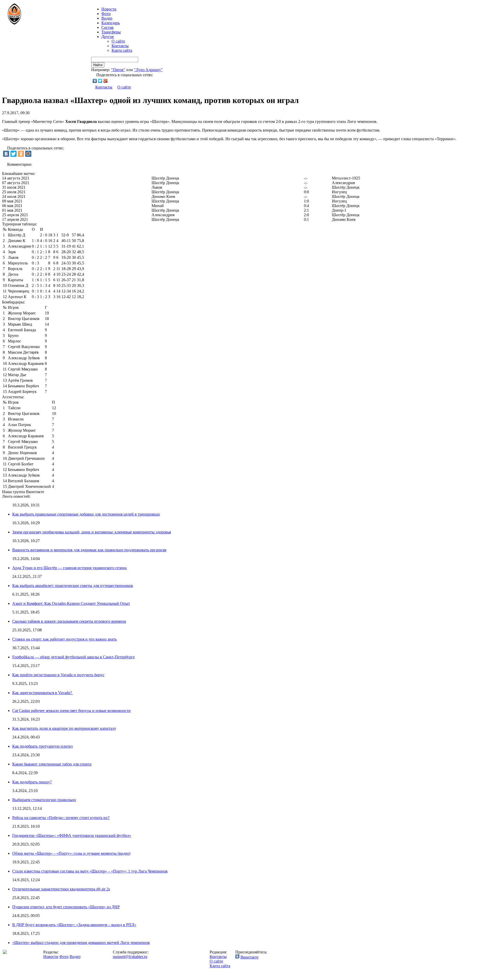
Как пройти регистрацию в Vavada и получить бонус (58, 675)
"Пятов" (118, 70)
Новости (50, 956)
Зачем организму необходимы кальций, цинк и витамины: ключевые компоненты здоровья (91, 532)
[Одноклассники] (21, 154)
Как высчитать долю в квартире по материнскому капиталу (64, 728)
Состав (107, 27)
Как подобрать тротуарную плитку (42, 746)
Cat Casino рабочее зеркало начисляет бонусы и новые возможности (71, 710)
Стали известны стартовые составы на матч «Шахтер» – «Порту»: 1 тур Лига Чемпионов (90, 871)
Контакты (120, 46)
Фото (106, 13)
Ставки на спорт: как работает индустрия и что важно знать (64, 639)
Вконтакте (249, 957)
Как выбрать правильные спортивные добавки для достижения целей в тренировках (86, 514)
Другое (107, 36)
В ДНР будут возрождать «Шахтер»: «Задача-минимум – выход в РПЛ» (74, 925)
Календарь (110, 23)
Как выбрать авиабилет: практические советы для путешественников (72, 585)
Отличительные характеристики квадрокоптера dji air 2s (61, 889)
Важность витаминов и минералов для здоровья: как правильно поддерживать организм (89, 550)
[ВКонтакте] (95, 81)
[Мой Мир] (28, 154)
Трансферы (111, 32)
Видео (106, 18)
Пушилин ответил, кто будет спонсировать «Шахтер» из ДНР (66, 907)
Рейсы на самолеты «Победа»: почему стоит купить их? (61, 817)
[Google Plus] (105, 81)
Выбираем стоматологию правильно (44, 800)
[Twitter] (100, 81)
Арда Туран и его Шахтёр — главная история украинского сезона (69, 568)
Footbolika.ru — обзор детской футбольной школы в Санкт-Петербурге (73, 657)
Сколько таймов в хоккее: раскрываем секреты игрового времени (69, 621)
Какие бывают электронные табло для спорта (51, 764)
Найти (97, 65)
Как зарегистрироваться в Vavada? (42, 693)
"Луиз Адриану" (148, 70)
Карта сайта (122, 50)
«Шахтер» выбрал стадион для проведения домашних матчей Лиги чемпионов (81, 942)
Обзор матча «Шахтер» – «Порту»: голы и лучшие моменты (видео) (71, 853)
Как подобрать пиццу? (32, 782)
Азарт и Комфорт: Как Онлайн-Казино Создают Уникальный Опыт (71, 603)
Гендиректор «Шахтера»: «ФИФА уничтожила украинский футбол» (71, 835)
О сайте (118, 41)
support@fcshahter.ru (130, 956)
